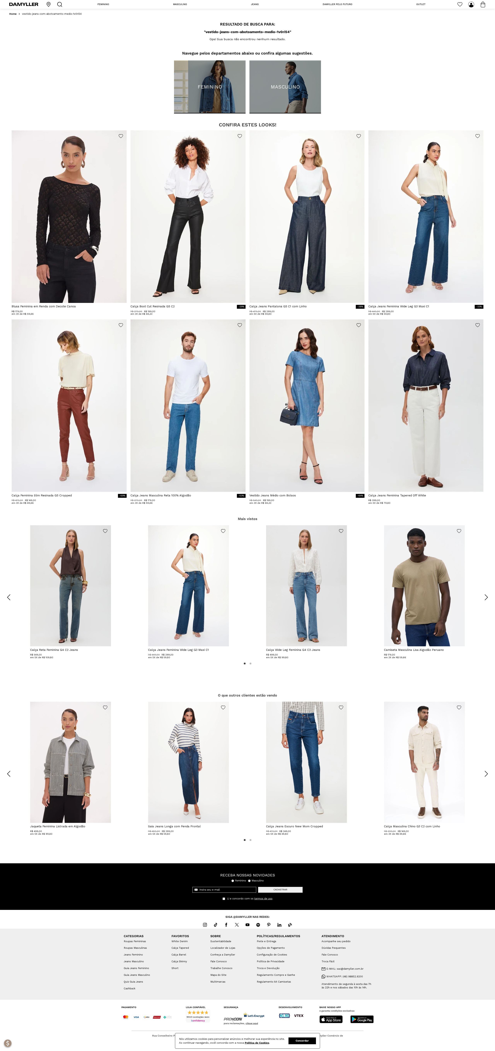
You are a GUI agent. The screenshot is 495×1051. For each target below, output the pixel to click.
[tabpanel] (71, 592)
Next (483, 594)
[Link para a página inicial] (13, 14)
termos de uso (263, 898)
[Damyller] (23, 4)
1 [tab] (245, 664)
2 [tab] (250, 664)
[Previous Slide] (9, 597)
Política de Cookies (257, 1042)
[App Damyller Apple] (331, 1019)
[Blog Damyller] (290, 925)
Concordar (302, 1040)
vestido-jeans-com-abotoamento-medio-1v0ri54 (52, 14)
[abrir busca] (60, 4)
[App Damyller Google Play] (362, 1019)
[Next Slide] (486, 597)
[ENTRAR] (471, 4)
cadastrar (280, 889)
